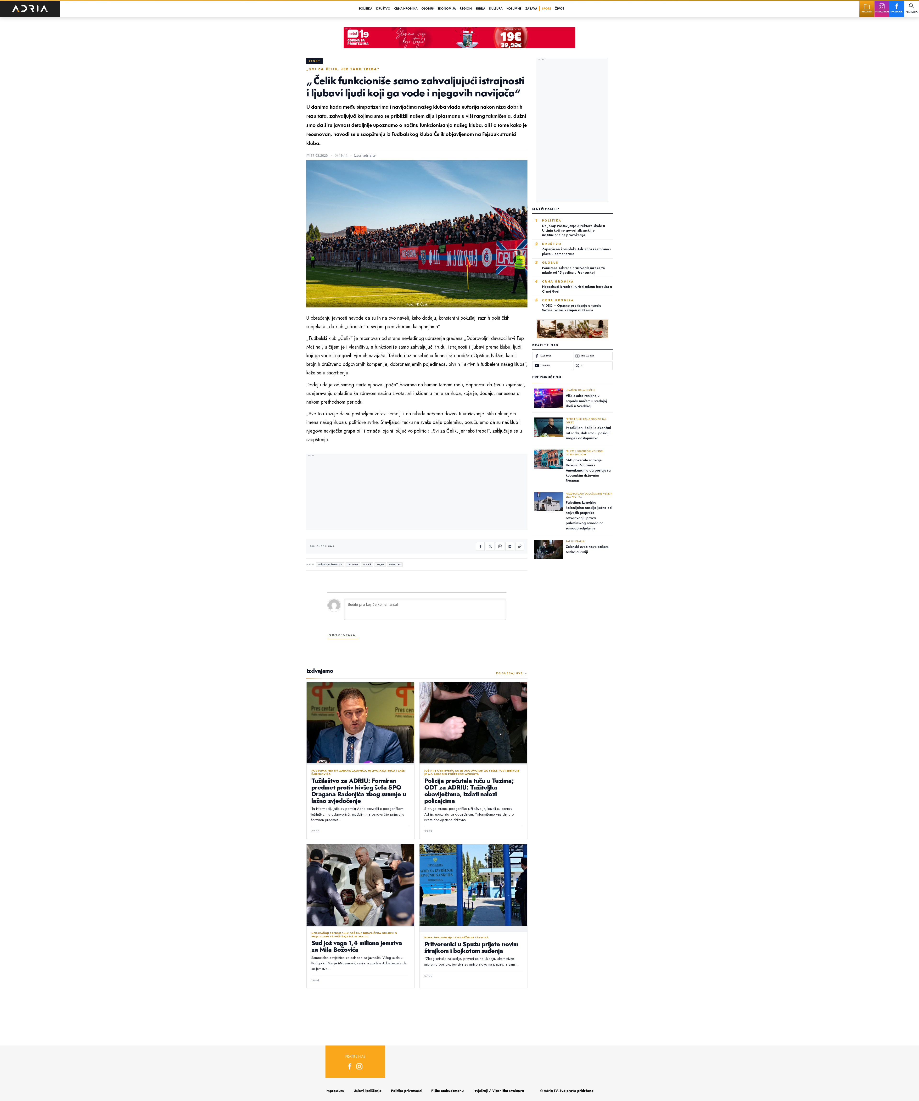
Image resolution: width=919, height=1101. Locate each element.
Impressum (334, 1091)
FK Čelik (367, 564)
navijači (380, 564)
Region (466, 8)
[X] (490, 546)
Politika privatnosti (406, 1091)
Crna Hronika (406, 8)
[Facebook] (480, 546)
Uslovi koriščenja (367, 1091)
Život (559, 8)
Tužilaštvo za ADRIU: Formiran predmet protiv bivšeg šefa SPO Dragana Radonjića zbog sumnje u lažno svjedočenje (358, 790)
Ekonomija (446, 8)
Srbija (480, 8)
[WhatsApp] (500, 546)
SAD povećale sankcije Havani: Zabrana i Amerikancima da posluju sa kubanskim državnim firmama (588, 470)
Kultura (496, 8)
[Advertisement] (417, 492)
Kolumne (513, 8)
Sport (546, 8)
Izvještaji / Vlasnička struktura (498, 1091)
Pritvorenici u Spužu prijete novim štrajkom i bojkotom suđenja (471, 947)
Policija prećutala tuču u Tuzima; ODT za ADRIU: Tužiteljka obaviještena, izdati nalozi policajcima (469, 790)
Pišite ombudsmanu (447, 1091)
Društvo (383, 8)
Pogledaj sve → (511, 673)
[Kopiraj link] (519, 546)
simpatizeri (395, 564)
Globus (427, 8)
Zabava (531, 8)
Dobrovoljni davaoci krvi (330, 564)
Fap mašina (353, 564)
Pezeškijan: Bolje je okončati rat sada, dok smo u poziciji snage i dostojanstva (588, 433)
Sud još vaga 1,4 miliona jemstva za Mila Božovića (356, 946)
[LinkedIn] (509, 546)
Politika (365, 8)
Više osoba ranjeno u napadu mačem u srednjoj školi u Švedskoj (586, 401)
